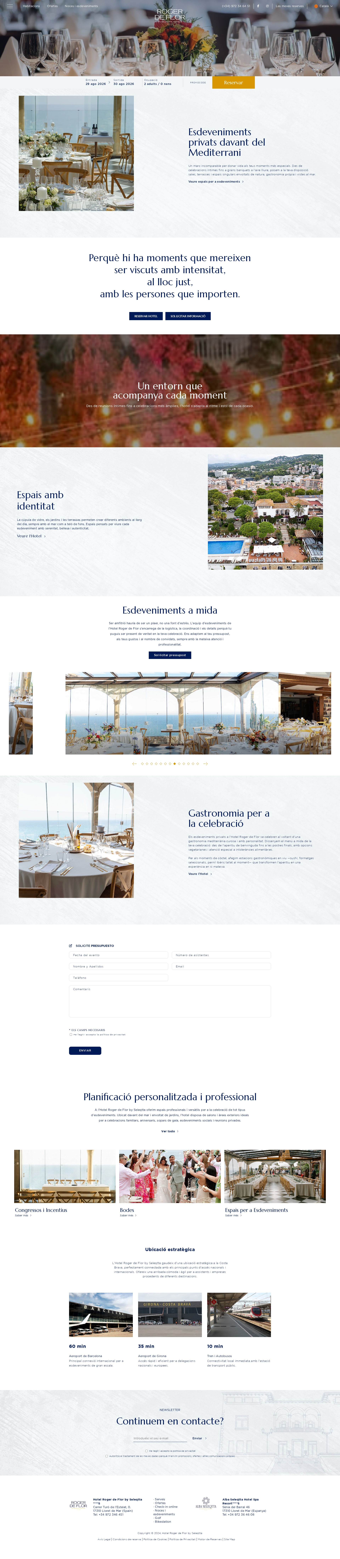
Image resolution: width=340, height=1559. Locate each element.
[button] (10, 6)
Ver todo (168, 1131)
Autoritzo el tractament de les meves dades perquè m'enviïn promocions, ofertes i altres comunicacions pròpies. (172, 1456)
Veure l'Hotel (30, 536)
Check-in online (166, 1506)
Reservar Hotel (146, 316)
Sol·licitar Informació (188, 316)
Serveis (160, 1499)
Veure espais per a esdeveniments (214, 181)
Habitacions (31, 6)
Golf (158, 1518)
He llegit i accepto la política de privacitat (99, 1034)
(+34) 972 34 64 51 (236, 6)
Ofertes (52, 6)
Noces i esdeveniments (81, 6)
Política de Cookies (155, 1539)
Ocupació (151, 80)
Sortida (119, 80)
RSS (237, 1539)
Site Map (229, 1539)
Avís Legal (104, 1539)
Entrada (91, 80)
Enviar (85, 1050)
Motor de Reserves (210, 1539)
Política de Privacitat (182, 1539)
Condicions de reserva (127, 1539)
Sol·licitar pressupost (170, 655)
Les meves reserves (290, 6)
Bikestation (163, 1521)
